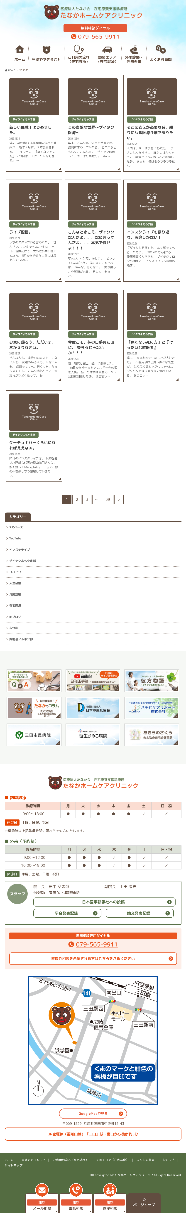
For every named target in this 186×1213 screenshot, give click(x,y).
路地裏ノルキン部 (21, 639)
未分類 (13, 628)
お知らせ (168, 1160)
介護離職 (15, 594)
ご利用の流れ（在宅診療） (79, 59)
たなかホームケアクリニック (134, 1175)
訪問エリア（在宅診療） (107, 59)
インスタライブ (19, 550)
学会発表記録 (66, 913)
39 (107, 499)
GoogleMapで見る (93, 1113)
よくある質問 (161, 59)
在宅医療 (15, 605)
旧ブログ (15, 617)
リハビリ (15, 572)
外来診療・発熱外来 (134, 59)
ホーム (19, 59)
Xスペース (16, 527)
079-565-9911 (99, 36)
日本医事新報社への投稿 (103, 901)
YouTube (15, 538)
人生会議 (15, 583)
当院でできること (46, 59)
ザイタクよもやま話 (22, 561)
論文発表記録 (138, 913)
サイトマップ (13, 1165)
